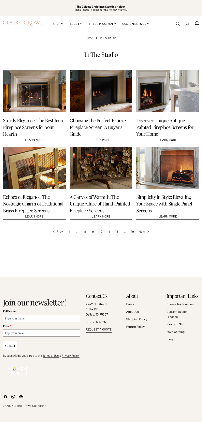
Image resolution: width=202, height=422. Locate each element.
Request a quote (99, 329)
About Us (132, 311)
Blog (169, 339)
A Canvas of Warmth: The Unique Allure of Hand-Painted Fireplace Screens (100, 203)
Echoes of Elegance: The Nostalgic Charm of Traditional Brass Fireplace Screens (33, 203)
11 (109, 231)
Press (130, 304)
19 (132, 231)
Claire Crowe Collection (30, 405)
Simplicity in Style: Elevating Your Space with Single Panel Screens (164, 203)
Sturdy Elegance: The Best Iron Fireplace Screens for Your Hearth (33, 127)
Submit (10, 345)
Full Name (10, 311)
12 (116, 231)
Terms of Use (51, 355)
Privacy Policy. (70, 355)
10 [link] (100, 231)
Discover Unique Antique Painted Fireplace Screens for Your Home (165, 127)
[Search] (178, 24)
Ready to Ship (175, 324)
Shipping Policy (136, 319)
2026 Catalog (175, 331)
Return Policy (135, 326)
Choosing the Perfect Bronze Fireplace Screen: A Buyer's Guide (98, 127)
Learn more (34, 139)
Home (89, 38)
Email (7, 326)
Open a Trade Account (181, 304)
